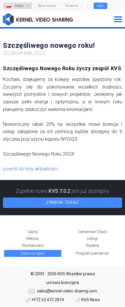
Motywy (32, 238)
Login (100, 6)
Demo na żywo (32, 253)
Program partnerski (92, 253)
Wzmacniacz (33, 245)
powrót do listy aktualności (30, 169)
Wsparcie (71, 6)
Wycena (92, 245)
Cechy (33, 232)
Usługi (92, 238)
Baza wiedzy (47, 6)
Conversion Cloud (92, 232)
